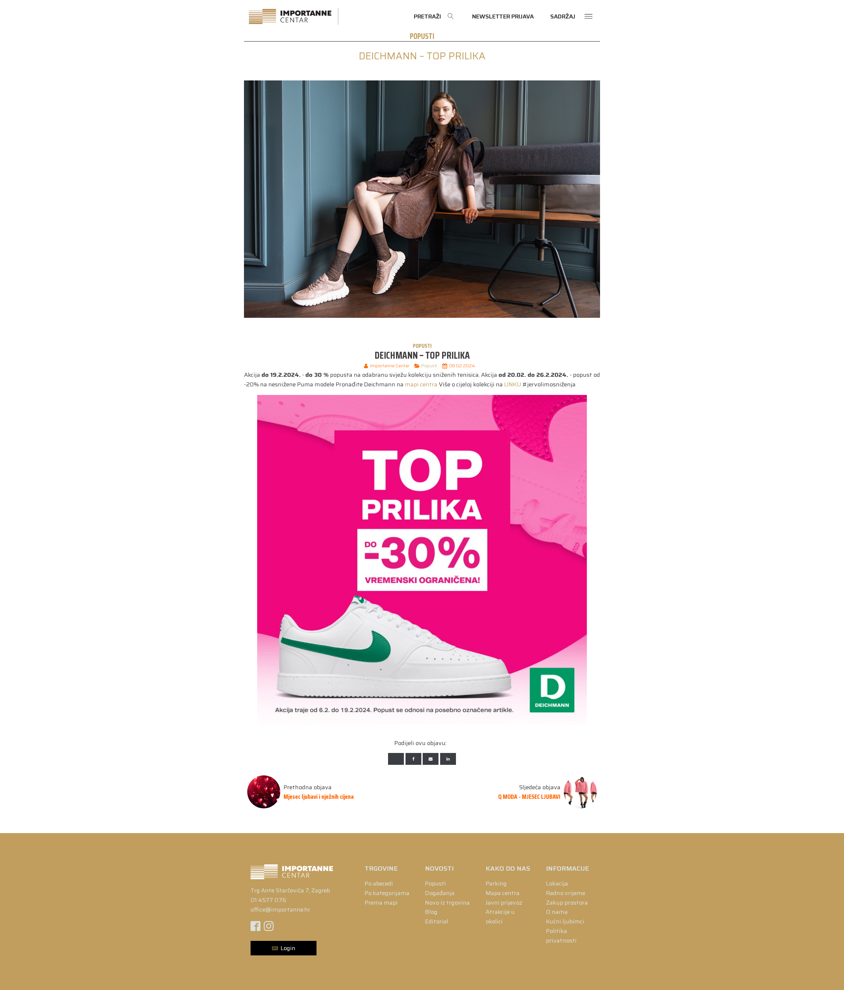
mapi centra (421, 384)
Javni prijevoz (504, 902)
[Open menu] (588, 16)
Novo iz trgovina (447, 902)
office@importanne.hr (280, 909)
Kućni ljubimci (565, 921)
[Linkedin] (448, 759)
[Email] (430, 759)
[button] (283, 948)
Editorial (436, 921)
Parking (496, 883)
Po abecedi (379, 883)
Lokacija (557, 883)
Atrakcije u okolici (500, 916)
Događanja (440, 893)
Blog (431, 911)
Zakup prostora (567, 902)
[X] (396, 759)
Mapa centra (503, 893)
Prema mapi (381, 902)
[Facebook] (413, 759)
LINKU (512, 384)
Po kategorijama (387, 893)
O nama (557, 911)
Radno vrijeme (565, 893)
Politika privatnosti (561, 935)
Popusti (422, 36)
